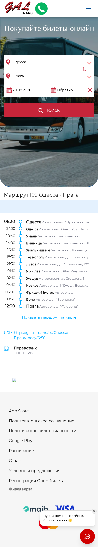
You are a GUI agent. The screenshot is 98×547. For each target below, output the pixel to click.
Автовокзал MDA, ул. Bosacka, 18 (66, 285)
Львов (31, 264)
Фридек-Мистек (40, 292)
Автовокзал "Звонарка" (55, 299)
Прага (32, 306)
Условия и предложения (35, 470)
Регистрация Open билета (36, 480)
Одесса (33, 221)
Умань (31, 236)
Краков (32, 285)
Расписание (21, 450)
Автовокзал (64, 292)
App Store (19, 411)
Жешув (32, 278)
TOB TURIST (24, 353)
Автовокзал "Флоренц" (58, 306)
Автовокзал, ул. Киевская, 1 (60, 236)
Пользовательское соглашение (41, 421)
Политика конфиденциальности (42, 430)
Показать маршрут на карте (49, 317)
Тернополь (35, 257)
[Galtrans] (17, 8)
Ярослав (33, 271)
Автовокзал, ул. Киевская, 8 (66, 243)
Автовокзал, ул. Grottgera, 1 (61, 278)
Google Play (20, 440)
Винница (34, 243)
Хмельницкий (38, 250)
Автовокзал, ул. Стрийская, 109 (63, 264)
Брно (30, 299)
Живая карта (20, 489)
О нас (15, 460)
